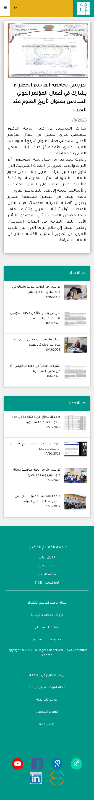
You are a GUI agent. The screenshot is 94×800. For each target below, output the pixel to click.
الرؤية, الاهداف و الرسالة (47, 615)
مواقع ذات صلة (47, 700)
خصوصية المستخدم (47, 640)
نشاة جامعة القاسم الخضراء (47, 603)
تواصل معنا (47, 724)
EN (16, 8)
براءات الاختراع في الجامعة (47, 675)
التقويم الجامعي (47, 712)
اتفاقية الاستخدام (47, 627)
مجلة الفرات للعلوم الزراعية (47, 687)
